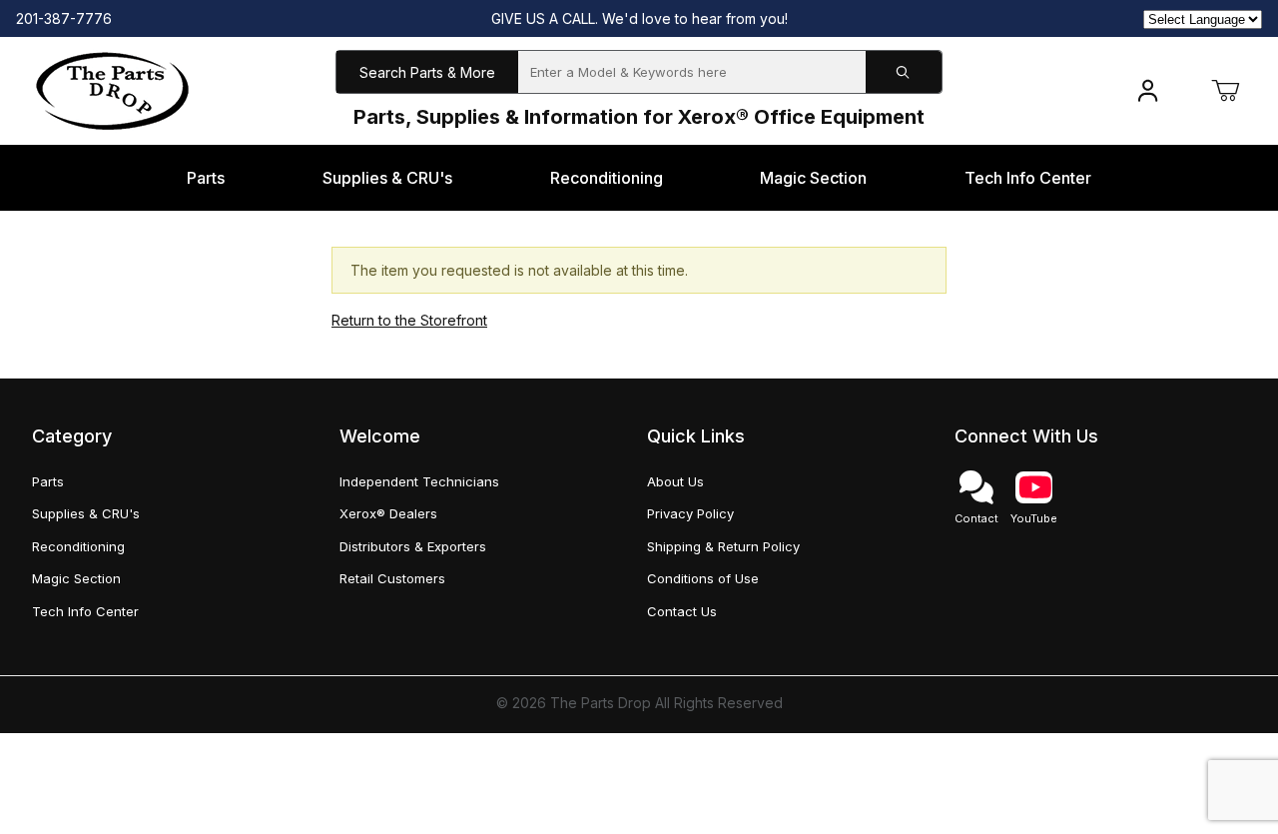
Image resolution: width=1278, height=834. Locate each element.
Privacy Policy (690, 513)
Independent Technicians (419, 481)
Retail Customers (392, 578)
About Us (675, 481)
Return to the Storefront (409, 320)
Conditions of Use (703, 578)
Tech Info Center (85, 611)
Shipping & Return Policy (723, 546)
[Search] (904, 72)
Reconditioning (78, 546)
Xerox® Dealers (388, 513)
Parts (48, 481)
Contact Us (682, 611)
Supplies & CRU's (86, 513)
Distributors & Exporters (412, 546)
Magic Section (76, 578)
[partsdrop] (112, 89)
